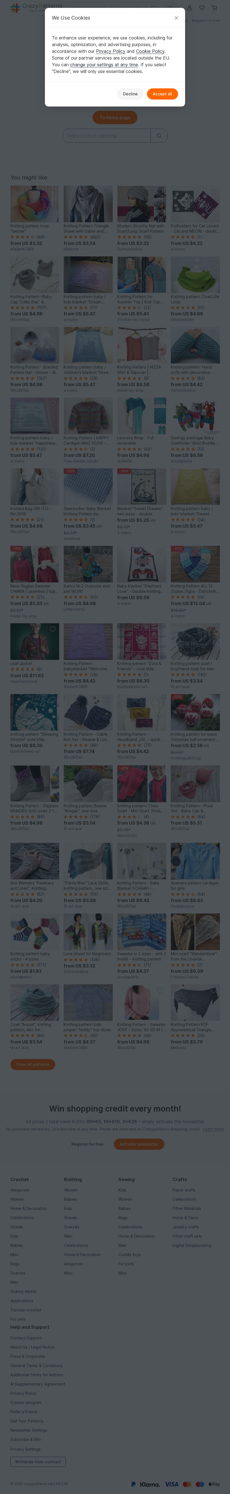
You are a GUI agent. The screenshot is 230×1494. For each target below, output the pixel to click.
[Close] (176, 17)
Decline (130, 93)
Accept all (162, 93)
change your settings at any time (104, 64)
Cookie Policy (150, 51)
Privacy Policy (110, 51)
